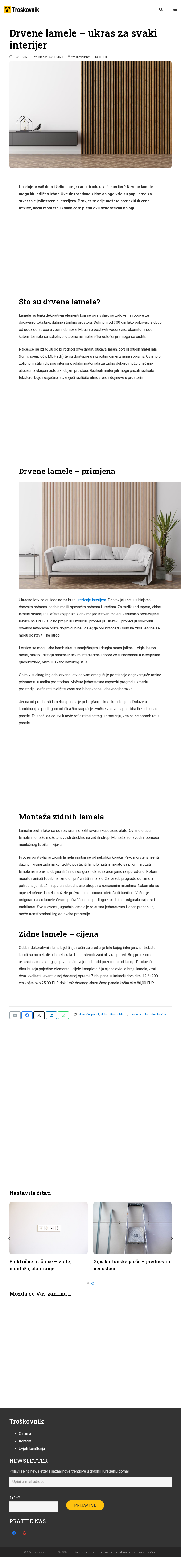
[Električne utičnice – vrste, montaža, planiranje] (48, 1228)
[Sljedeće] (171, 1238)
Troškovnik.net (41, 1552)
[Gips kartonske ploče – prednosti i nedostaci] (132, 1228)
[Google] (24, 1533)
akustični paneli (88, 1014)
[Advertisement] (90, 254)
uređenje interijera (91, 600)
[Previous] (9, 1238)
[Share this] (27, 1015)
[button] (161, 9)
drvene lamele (138, 1014)
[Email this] (15, 1015)
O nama (25, 1433)
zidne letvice (157, 1014)
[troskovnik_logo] (21, 9)
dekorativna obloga (114, 1014)
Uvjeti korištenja (32, 1448)
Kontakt (25, 1441)
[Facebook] (14, 1533)
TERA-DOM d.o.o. (64, 1552)
